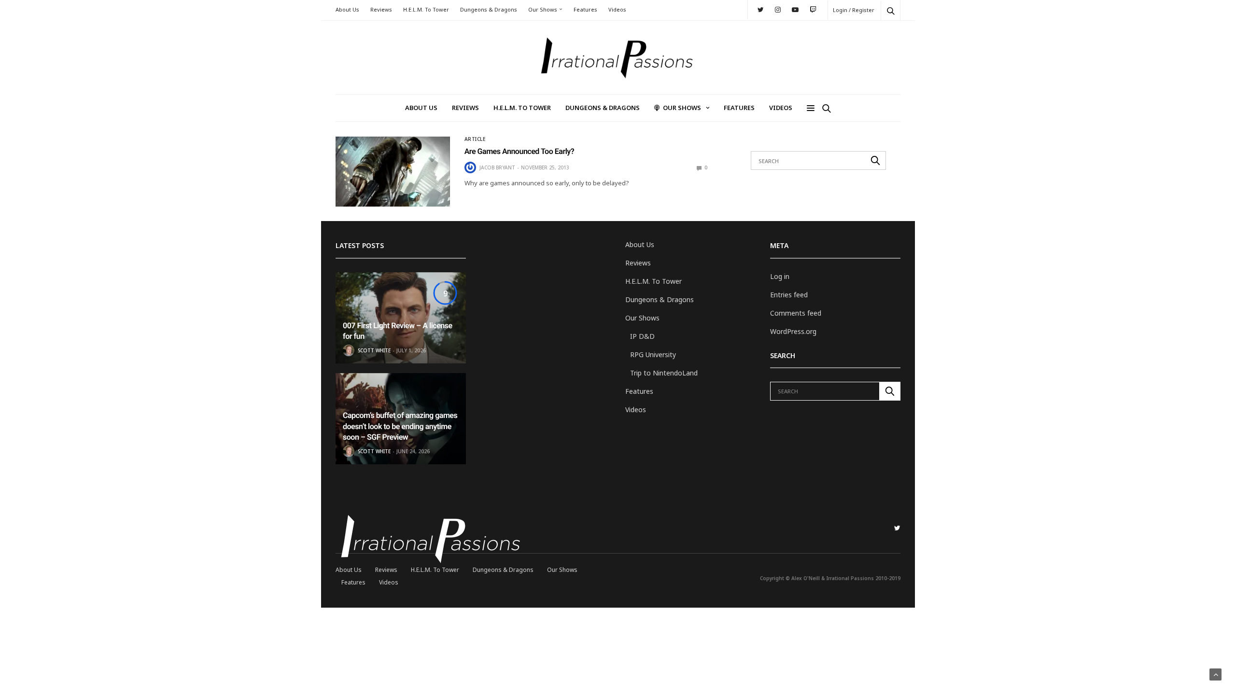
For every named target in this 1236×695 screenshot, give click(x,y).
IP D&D (642, 336)
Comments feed (795, 313)
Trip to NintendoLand (664, 372)
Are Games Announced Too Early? (519, 151)
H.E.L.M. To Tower (426, 9)
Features (585, 9)
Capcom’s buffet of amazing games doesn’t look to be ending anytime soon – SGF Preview (400, 426)
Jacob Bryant (497, 167)
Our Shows (542, 9)
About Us (347, 9)
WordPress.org (793, 331)
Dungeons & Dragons (488, 9)
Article (475, 139)
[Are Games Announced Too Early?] (393, 172)
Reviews (381, 9)
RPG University (653, 354)
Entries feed (789, 294)
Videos (617, 9)
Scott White (374, 350)
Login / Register (853, 10)
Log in (779, 276)
